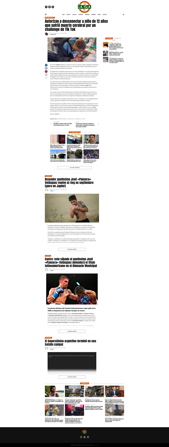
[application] (72, 376)
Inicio (63, 14)
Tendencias (87, 14)
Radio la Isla (53, 34)
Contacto (105, 14)
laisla (52, 190)
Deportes (68, 14)
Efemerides (93, 14)
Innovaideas (96, 445)
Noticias (74, 14)
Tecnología (80, 14)
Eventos (99, 14)
